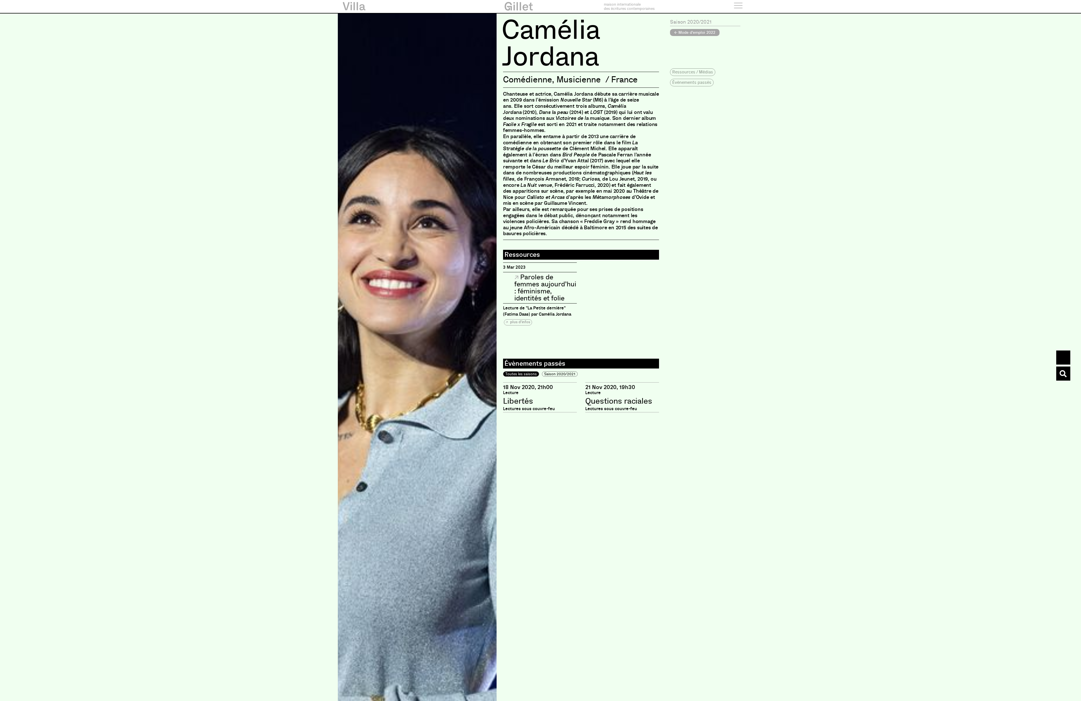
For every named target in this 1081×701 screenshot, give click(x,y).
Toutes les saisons (521, 374)
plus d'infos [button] (519, 322)
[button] (692, 72)
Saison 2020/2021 (559, 374)
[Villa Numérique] (1063, 374)
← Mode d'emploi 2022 (694, 32)
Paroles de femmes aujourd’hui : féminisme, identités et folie (545, 288)
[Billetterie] (1063, 357)
